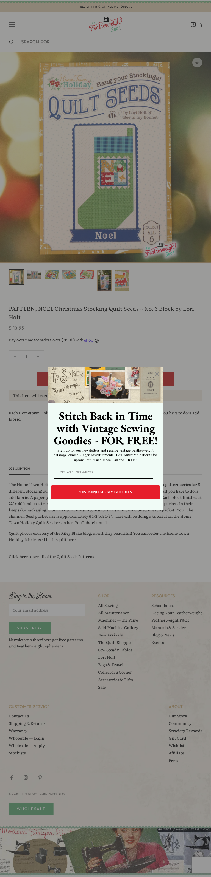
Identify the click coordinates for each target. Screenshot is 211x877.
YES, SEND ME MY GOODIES (105, 492)
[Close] (156, 373)
